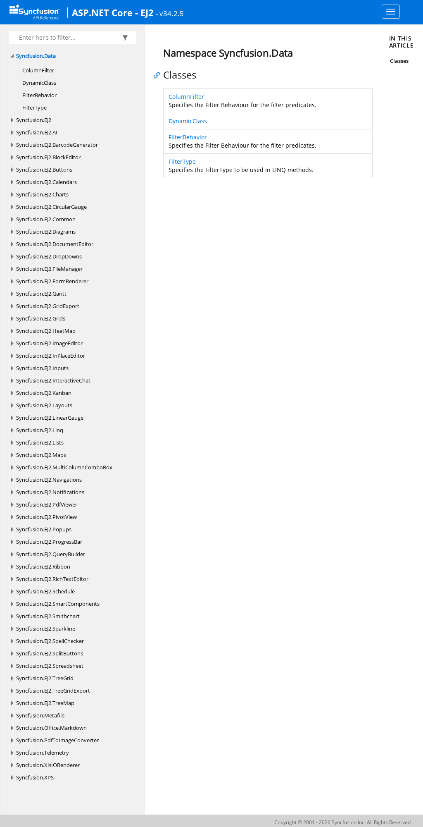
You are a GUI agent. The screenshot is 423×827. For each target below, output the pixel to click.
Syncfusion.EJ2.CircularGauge (51, 206)
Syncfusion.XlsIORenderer (48, 765)
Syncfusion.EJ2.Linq (39, 430)
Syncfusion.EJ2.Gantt (41, 293)
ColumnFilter (38, 70)
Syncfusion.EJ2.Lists (40, 442)
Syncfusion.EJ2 (33, 120)
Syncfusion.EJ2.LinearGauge (49, 417)
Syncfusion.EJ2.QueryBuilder (50, 554)
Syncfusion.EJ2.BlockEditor (48, 157)
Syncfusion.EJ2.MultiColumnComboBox (64, 467)
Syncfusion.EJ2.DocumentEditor (54, 244)
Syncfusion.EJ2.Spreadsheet (49, 665)
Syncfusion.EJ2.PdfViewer (46, 504)
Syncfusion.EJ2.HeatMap (46, 331)
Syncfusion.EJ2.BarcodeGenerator (57, 144)
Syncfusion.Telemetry (42, 752)
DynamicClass (39, 82)
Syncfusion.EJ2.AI (36, 132)
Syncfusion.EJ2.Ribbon (43, 566)
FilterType (34, 107)
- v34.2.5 (170, 13)
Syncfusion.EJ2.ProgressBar (49, 541)
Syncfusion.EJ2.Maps (41, 455)
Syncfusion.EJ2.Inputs (42, 368)
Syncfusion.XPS (35, 777)
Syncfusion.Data (36, 56)
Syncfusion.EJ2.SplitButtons (49, 653)
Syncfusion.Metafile (40, 715)
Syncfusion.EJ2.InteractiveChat (53, 380)
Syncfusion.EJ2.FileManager (49, 268)
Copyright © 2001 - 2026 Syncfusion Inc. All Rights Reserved (342, 822)
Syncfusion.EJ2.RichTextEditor (52, 579)
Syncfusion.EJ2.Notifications (50, 492)
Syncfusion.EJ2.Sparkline (45, 628)
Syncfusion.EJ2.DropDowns (49, 256)
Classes (399, 61)
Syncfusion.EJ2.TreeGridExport (53, 690)
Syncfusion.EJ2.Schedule (45, 591)
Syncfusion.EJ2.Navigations (49, 479)
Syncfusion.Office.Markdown (51, 727)
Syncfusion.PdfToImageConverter (57, 740)
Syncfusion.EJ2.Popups (43, 529)
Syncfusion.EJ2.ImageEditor (49, 343)
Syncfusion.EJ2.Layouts (44, 405)
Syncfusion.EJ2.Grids (40, 318)
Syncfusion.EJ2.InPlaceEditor (50, 355)
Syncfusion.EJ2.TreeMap (45, 703)
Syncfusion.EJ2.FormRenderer (52, 281)
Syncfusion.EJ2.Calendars (46, 182)
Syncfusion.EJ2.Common (46, 219)
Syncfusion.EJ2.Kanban (43, 393)
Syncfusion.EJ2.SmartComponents (58, 603)
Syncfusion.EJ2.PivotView (46, 517)
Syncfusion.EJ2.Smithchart (48, 616)
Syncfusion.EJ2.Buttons (44, 169)
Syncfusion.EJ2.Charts (42, 194)
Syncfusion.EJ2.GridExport (47, 306)
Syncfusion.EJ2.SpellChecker (50, 641)
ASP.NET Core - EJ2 (113, 12)
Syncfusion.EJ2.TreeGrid (45, 678)
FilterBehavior (39, 95)
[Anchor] (158, 74)
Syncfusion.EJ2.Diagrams (46, 231)
